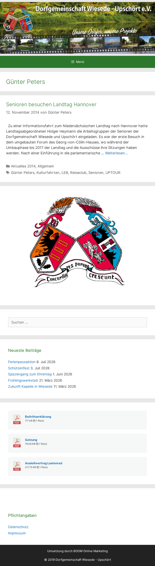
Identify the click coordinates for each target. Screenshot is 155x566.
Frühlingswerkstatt (23, 380)
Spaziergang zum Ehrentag (30, 374)
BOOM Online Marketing (90, 551)
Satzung (31, 440)
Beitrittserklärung (38, 417)
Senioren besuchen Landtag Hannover (51, 104)
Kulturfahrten (48, 172)
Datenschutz (18, 527)
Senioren (96, 172)
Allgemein (46, 166)
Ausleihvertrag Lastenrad (43, 463)
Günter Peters (23, 172)
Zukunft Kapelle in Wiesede (30, 386)
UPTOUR (113, 172)
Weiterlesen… (116, 153)
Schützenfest (18, 368)
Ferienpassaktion (22, 362)
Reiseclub (78, 172)
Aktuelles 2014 (23, 166)
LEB (65, 172)
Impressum (17, 533)
